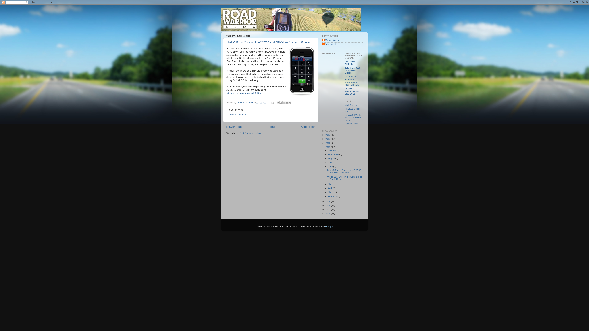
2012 (328, 139)
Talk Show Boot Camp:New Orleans (352, 70)
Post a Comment (238, 114)
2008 (328, 205)
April (330, 188)
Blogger (329, 226)
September (333, 154)
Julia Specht (331, 44)
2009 (328, 201)
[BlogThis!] (281, 102)
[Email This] (278, 102)
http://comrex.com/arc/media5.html (243, 93)
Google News (351, 124)
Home (271, 126)
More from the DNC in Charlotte (353, 83)
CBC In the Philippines (350, 63)
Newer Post (234, 126)
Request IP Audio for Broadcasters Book (353, 117)
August (331, 158)
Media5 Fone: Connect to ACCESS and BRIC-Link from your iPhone (268, 42)
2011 (328, 143)
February (332, 196)
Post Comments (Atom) (251, 133)
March (331, 192)
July (330, 163)
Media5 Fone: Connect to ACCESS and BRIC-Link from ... (344, 171)
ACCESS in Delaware (350, 77)
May (330, 184)
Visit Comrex (351, 105)
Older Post (308, 126)
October (332, 150)
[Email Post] (272, 103)
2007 (328, 209)
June (330, 167)
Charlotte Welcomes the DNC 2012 (352, 91)
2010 (328, 147)
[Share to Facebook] (286, 102)
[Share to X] (283, 102)
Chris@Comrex (332, 40)
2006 (328, 213)
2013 (328, 135)
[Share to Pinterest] (289, 102)
